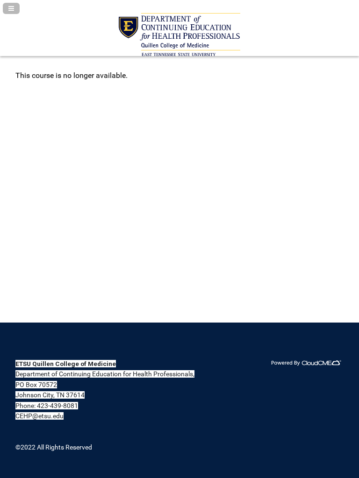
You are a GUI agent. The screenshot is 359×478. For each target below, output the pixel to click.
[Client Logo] (179, 53)
